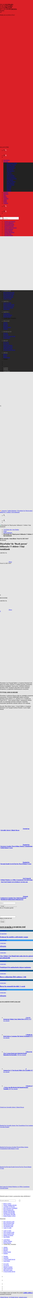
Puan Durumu (10, 183)
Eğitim (5, 197)
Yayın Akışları (10, 175)
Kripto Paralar (10, 184)
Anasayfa (4, 510)
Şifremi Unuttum (7, 345)
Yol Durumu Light (8, 295)
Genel (5, 531)
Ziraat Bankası (8, 231)
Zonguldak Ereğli (9, 224)
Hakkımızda (6, 357)
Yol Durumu (10, 169)
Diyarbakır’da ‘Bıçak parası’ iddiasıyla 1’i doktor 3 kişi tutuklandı (16, 511)
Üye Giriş (6, 342)
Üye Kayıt (6, 344)
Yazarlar (5, 333)
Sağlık (5, 200)
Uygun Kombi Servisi (9, 336)
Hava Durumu (10, 166)
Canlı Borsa (10, 180)
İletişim (5, 354)
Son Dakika (6, 160)
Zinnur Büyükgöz (9, 232)
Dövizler (9, 186)
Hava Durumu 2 (11, 168)
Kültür (5, 201)
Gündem (5, 192)
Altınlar (9, 189)
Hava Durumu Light (8, 292)
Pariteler (9, 191)
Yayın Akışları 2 (11, 177)
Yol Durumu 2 (10, 171)
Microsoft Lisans (7, 348)
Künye (5, 356)
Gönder (2, 906)
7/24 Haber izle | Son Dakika (11, 529)
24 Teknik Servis (13, 1297)
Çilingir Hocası (4, 1297)
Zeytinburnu (7, 234)
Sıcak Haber (6, 338)
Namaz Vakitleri (11, 181)
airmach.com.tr (23, 1297)
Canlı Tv (9, 172)
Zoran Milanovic (9, 223)
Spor (4, 195)
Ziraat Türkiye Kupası (10, 227)
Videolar (5, 369)
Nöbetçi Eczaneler (12, 178)
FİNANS (3, 946)
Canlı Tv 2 (10, 174)
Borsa (7, 1203)
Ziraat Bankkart (8, 229)
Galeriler (5, 368)
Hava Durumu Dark (8, 294)
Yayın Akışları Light (8, 304)
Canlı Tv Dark (7, 303)
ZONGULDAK (9, 226)
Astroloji (5, 203)
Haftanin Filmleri (11, 164)
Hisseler (9, 188)
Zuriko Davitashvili (9, 221)
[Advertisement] (16, 424)
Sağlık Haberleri (12, 510)
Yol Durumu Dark (8, 297)
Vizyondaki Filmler (12, 163)
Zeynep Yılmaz (8, 235)
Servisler (5, 161)
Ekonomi (5, 194)
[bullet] (12, 906)
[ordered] (11, 906)
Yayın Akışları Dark (8, 306)
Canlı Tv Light (7, 298)
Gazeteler (5, 198)
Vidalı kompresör (8, 347)
